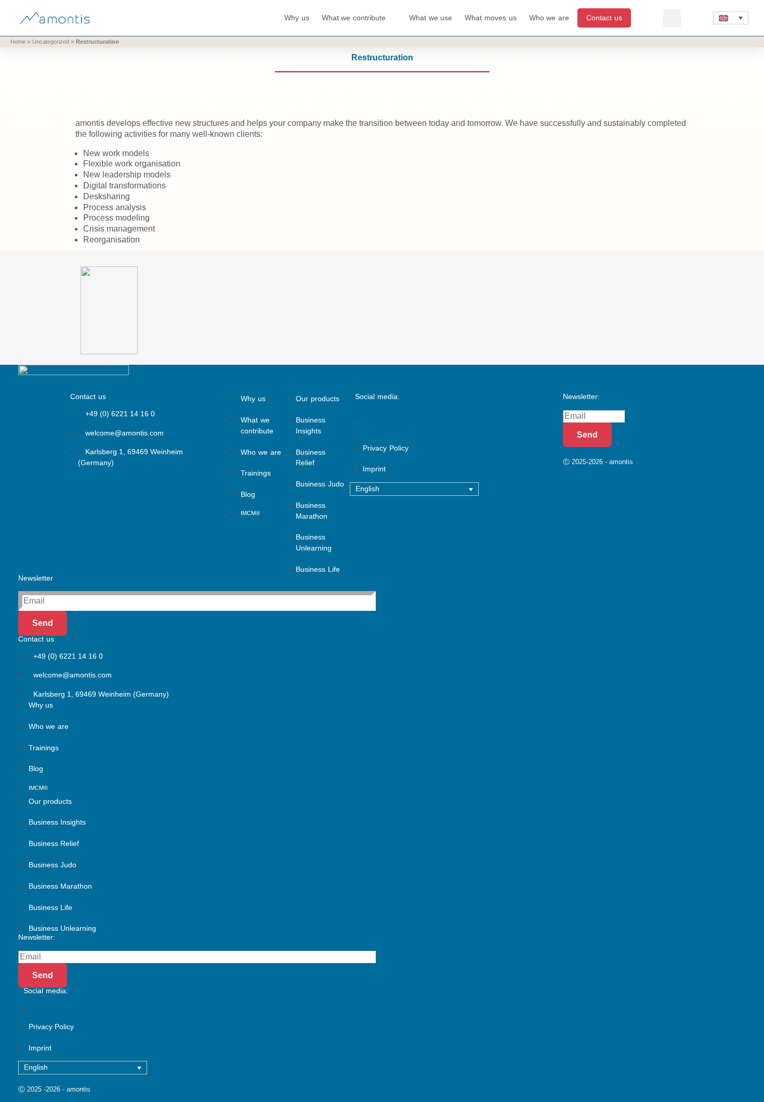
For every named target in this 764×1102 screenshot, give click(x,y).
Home (17, 42)
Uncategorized (50, 42)
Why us (296, 18)
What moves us (490, 18)
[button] (672, 18)
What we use (430, 18)
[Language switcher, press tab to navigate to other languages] (730, 18)
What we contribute (354, 18)
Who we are (549, 18)
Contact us (604, 18)
